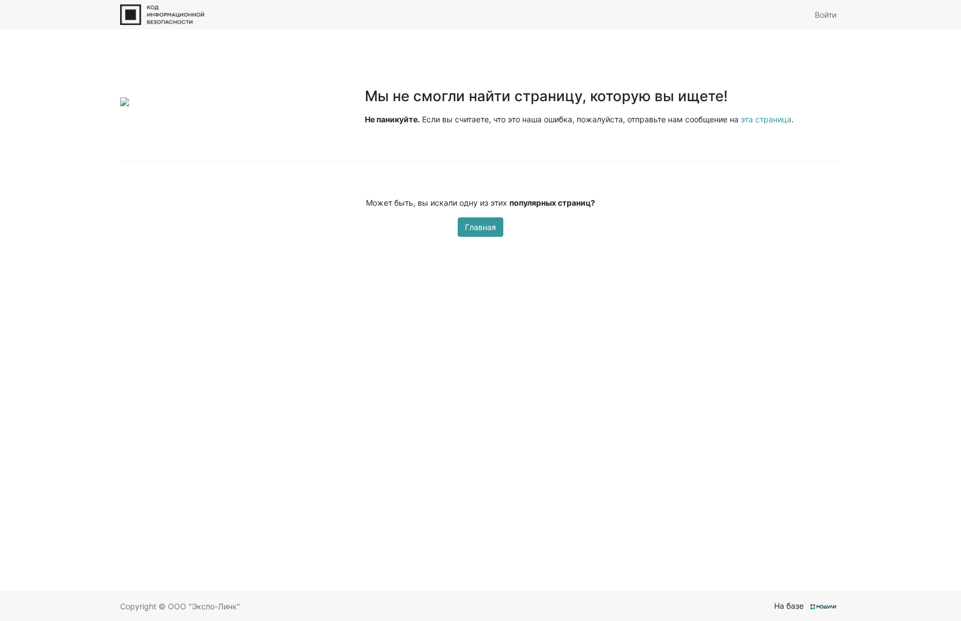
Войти (825, 14)
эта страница (766, 119)
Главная (480, 227)
